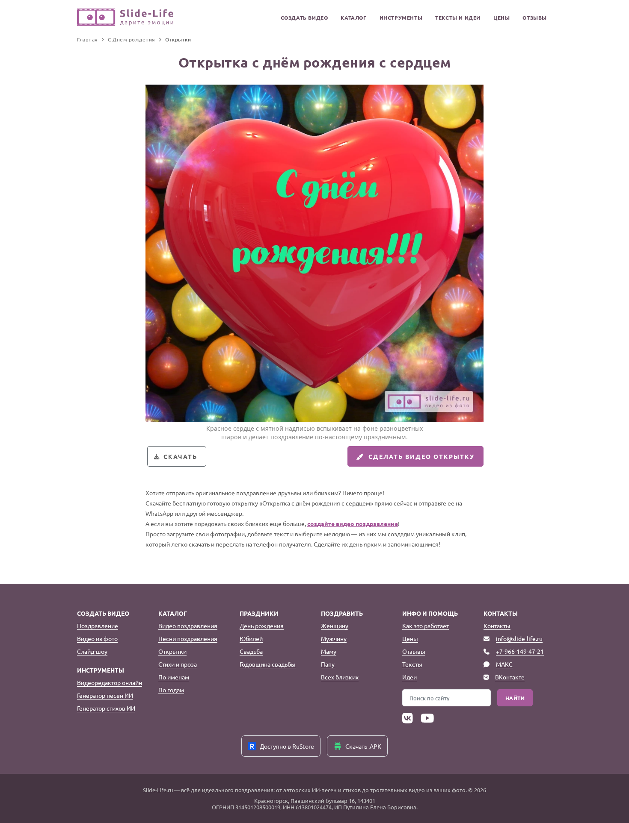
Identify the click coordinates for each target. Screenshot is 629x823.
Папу (328, 664)
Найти (515, 697)
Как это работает (425, 625)
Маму (328, 651)
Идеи (409, 677)
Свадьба (251, 651)
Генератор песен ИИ (105, 695)
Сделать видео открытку (421, 456)
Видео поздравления (187, 625)
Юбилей (251, 638)
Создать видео (304, 17)
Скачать (180, 456)
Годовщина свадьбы (268, 664)
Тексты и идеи (458, 17)
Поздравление (97, 625)
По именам (173, 677)
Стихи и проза (177, 664)
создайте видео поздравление (352, 523)
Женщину (334, 625)
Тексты (412, 664)
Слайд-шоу (92, 651)
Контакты (497, 625)
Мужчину (334, 638)
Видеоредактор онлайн (109, 682)
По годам (171, 690)
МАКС (504, 664)
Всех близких (340, 677)
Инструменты (401, 17)
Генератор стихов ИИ (106, 708)
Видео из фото (97, 638)
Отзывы (534, 17)
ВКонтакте (510, 677)
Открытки (172, 651)
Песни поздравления (187, 638)
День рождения (262, 625)
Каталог (353, 17)
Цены (501, 17)
